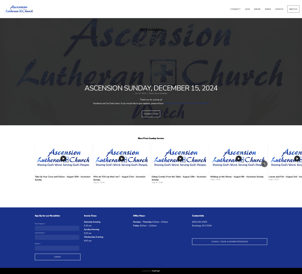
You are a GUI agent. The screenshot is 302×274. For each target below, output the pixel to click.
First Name (39, 223)
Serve (268, 9)
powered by (151, 271)
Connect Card (151, 114)
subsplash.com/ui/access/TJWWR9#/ (192, 103)
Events (279, 9)
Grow (257, 9)
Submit (57, 257)
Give (247, 9)
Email (37, 243)
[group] (63, 164)
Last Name (39, 233)
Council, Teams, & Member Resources (229, 241)
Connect (235, 9)
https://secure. (170, 103)
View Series (151, 192)
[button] (264, 163)
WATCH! (293, 9)
